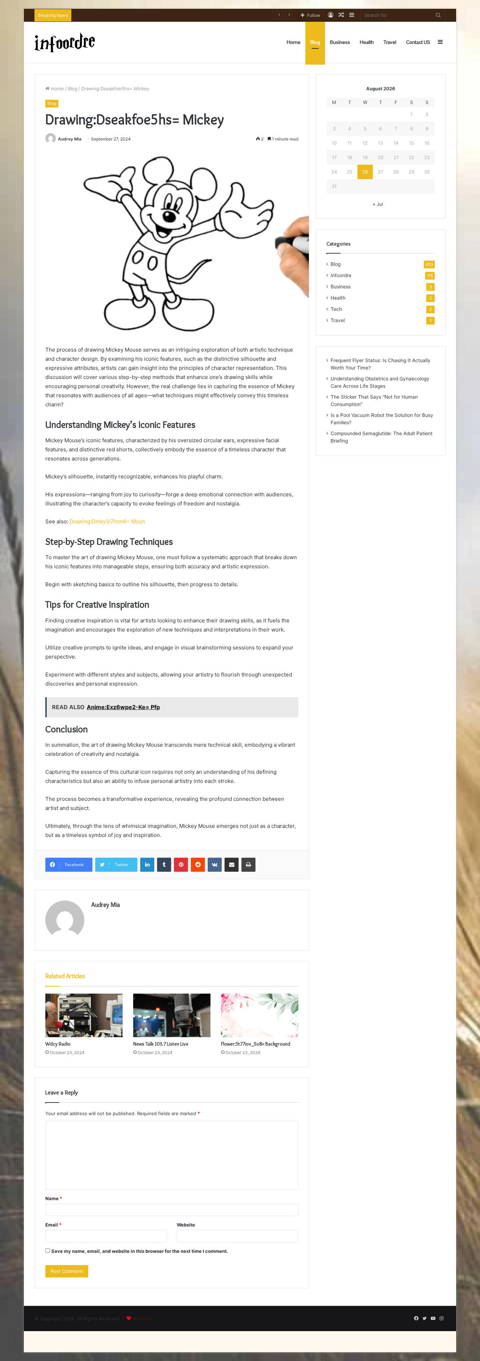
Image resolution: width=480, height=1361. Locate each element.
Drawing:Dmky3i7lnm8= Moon (107, 521)
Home (293, 42)
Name (53, 1198)
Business (340, 42)
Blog (315, 42)
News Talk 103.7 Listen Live (160, 1044)
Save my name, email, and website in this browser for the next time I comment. (139, 1251)
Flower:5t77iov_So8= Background (255, 1044)
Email (53, 1225)
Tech (336, 309)
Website (186, 1225)
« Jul (378, 204)
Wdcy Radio (58, 1044)
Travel (390, 42)
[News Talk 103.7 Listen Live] (171, 1015)
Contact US (418, 42)
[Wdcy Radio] (84, 1015)
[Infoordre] (64, 42)
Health (367, 42)
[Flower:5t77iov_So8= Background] (259, 1015)
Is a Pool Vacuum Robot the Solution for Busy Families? (135, 15)
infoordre (142, 1318)
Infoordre (341, 275)
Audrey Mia (70, 139)
